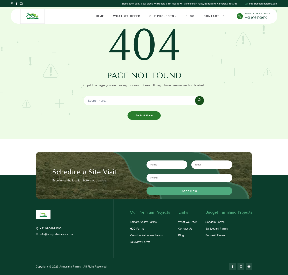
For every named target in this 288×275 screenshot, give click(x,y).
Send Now (189, 191)
